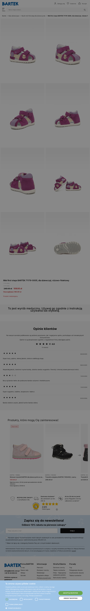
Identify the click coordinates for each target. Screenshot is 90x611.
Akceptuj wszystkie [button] (70, 593)
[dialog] (45, 305)
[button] (30, 608)
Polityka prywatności (35, 596)
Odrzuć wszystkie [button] (70, 598)
